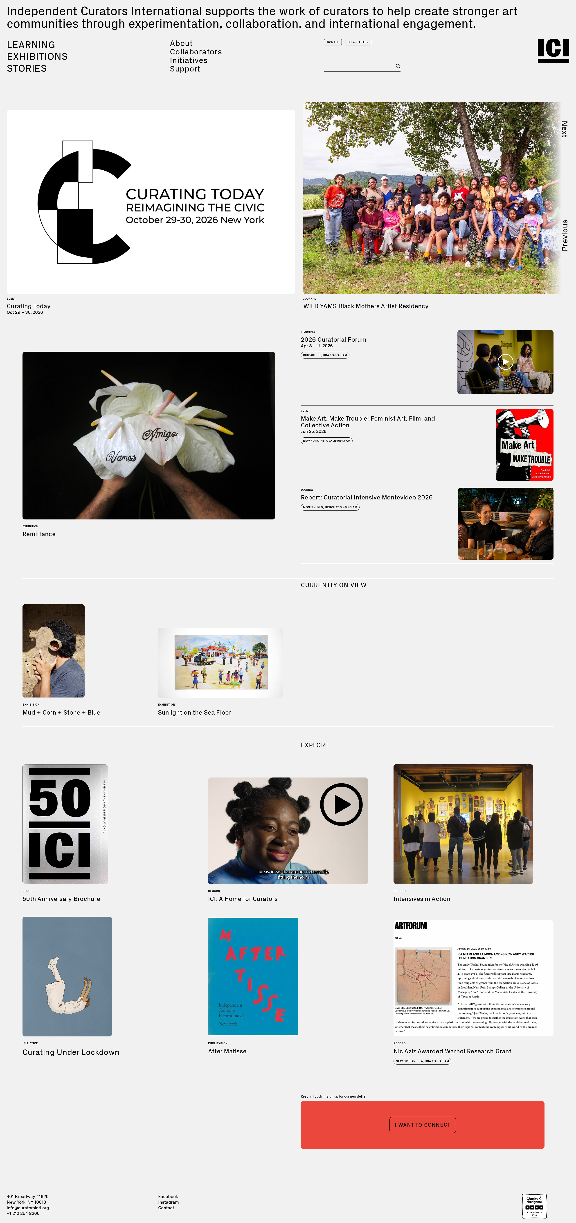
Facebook (168, 1196)
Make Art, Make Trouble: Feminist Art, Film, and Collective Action (368, 422)
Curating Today (29, 306)
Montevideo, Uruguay (330, 507)
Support (185, 69)
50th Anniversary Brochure (61, 898)
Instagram (168, 1202)
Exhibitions (37, 56)
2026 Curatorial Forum (334, 339)
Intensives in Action (422, 898)
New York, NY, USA (326, 440)
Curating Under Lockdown (70, 1052)
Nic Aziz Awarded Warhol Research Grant (452, 1051)
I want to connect (422, 1124)
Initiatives (189, 60)
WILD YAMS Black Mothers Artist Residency (366, 306)
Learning (31, 45)
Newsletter (359, 42)
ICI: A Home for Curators (243, 898)
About (181, 43)
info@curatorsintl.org (28, 1207)
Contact (166, 1207)
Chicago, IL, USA (325, 355)
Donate (333, 42)
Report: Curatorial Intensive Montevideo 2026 (367, 497)
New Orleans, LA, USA (422, 1061)
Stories (27, 68)
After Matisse (227, 1051)
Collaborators (196, 51)
